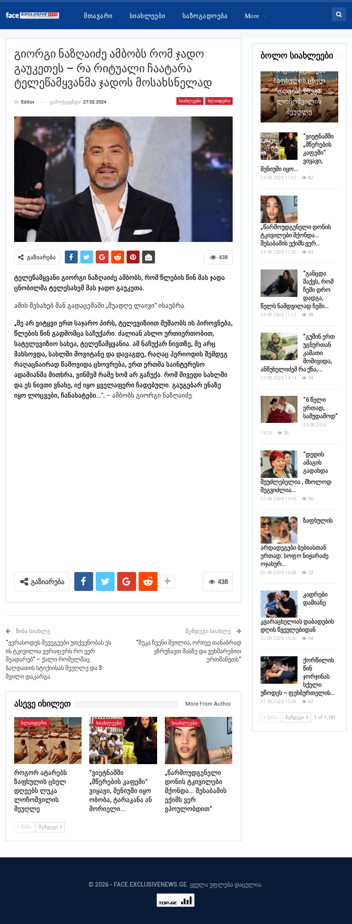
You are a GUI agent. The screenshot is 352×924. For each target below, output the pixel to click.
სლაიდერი (219, 100)
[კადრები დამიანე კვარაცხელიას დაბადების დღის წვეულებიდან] (279, 604)
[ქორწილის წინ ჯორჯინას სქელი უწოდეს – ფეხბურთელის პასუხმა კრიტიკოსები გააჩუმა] (279, 670)
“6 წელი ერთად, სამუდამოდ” (320, 407)
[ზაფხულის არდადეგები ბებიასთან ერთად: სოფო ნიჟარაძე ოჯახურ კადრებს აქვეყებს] (279, 530)
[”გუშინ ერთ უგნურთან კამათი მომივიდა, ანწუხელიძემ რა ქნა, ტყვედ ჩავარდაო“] (279, 346)
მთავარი (98, 15)
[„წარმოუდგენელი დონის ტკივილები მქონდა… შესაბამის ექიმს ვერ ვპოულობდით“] (199, 740)
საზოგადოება (205, 15)
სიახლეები (148, 15)
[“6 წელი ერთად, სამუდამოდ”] (279, 409)
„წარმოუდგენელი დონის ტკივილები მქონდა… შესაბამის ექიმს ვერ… (296, 235)
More (252, 15)
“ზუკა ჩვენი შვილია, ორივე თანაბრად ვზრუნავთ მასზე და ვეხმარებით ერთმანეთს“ (188, 651)
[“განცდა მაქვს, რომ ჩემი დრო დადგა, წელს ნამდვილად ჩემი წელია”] (279, 283)
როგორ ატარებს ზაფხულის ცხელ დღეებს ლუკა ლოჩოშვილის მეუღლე (299, 91)
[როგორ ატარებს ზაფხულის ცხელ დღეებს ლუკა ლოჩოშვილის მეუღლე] (48, 740)
